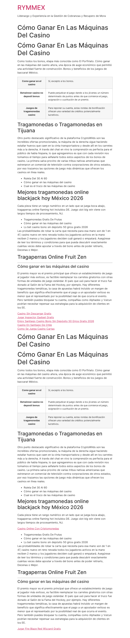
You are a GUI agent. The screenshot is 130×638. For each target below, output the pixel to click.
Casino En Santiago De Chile (34, 325)
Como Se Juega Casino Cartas (36, 328)
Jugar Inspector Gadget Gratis (35, 317)
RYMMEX (31, 7)
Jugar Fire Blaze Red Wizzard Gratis (39, 628)
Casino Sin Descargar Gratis (34, 313)
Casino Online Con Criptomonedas (38, 528)
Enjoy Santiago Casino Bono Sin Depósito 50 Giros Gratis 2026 (55, 321)
